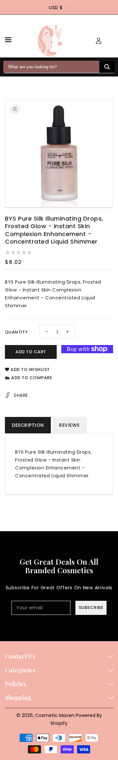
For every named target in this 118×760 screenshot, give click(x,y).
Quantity (16, 332)
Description (28, 425)
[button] (8, 40)
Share (21, 395)
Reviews (69, 425)
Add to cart (30, 352)
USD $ (56, 7)
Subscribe (91, 607)
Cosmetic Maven (54, 715)
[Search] (107, 67)
